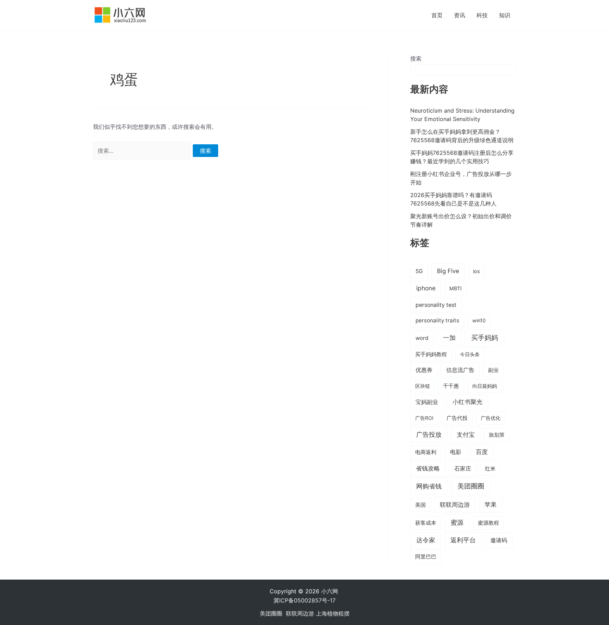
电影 (455, 451)
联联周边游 (455, 504)
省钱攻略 (428, 468)
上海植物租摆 (333, 613)
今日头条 (470, 354)
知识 (504, 15)
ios (476, 271)
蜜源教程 (488, 523)
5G (419, 271)
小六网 (330, 591)
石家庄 (462, 468)
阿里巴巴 (425, 557)
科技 (482, 15)
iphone (426, 288)
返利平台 (463, 540)
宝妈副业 (427, 402)
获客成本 (425, 523)
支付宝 (466, 434)
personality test (436, 305)
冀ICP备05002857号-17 (304, 600)
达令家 (425, 540)
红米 (490, 468)
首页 (437, 15)
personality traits (437, 320)
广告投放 (429, 434)
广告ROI (424, 418)
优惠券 (424, 370)
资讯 (459, 15)
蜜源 (457, 522)
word (422, 338)
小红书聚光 (467, 401)
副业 (493, 370)
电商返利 (425, 452)
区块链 (422, 386)
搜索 (416, 58)
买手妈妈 (484, 337)
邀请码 (498, 540)
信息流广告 (460, 370)
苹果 (491, 504)
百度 (482, 451)
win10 (479, 320)
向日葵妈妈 (484, 386)
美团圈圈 (470, 486)
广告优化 (490, 418)
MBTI (455, 288)
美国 (420, 505)
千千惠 (451, 386)
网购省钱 (429, 486)
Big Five (448, 270)
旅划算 (497, 434)
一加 (449, 337)
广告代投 (457, 418)
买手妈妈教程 (431, 354)
